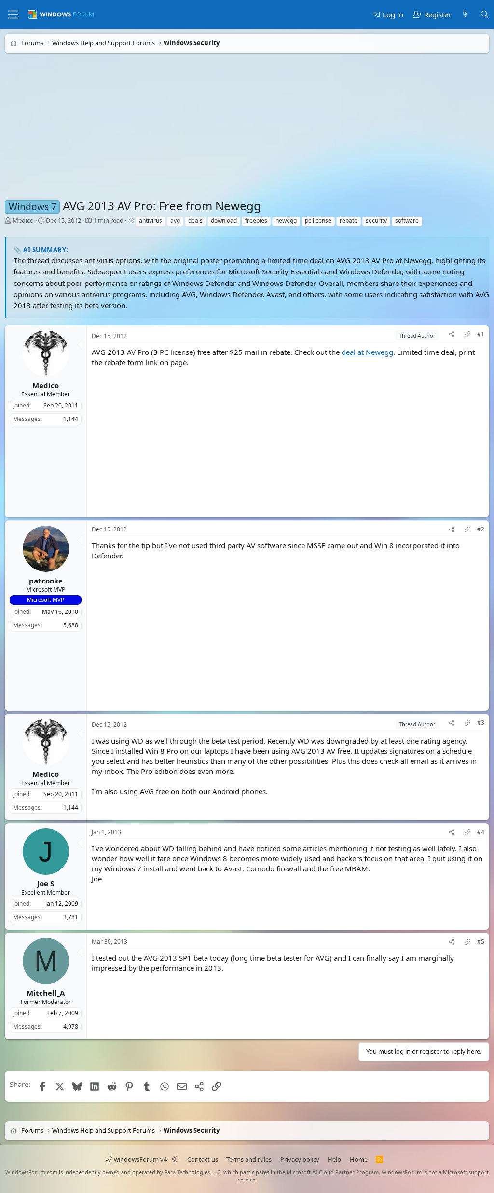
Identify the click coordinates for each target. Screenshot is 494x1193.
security (376, 221)
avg (175, 221)
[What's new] (465, 15)
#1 (480, 334)
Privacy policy (299, 1159)
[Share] (451, 335)
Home (359, 1159)
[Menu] (13, 14)
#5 (480, 942)
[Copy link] (467, 335)
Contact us (202, 1159)
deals (195, 221)
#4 (480, 832)
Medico (23, 220)
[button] (175, 1159)
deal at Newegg (367, 352)
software (407, 221)
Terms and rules (249, 1159)
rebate (348, 221)
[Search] (484, 15)
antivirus (150, 221)
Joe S (45, 883)
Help (334, 1159)
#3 (480, 723)
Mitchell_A (46, 993)
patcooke (46, 580)
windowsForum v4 (140, 1159)
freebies (256, 221)
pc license (318, 221)
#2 (480, 530)
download (224, 221)
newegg (286, 221)
